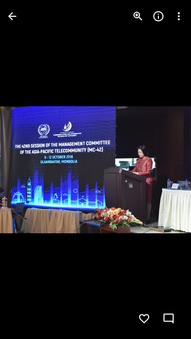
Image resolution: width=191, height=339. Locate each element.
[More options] (179, 16)
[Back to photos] (12, 16)
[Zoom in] (138, 16)
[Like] (144, 319)
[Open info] (158, 16)
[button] (28, 170)
